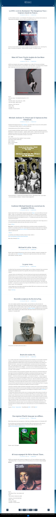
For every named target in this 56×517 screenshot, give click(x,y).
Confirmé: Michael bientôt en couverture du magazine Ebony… (28, 207)
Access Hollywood (23, 229)
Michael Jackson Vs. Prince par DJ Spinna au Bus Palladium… (28, 119)
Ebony (33, 212)
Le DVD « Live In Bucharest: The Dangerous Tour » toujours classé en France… (28, 12)
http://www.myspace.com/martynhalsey (17, 426)
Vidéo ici (10, 232)
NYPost (12, 224)
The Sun (13, 407)
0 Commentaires (33, 61)
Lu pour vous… (28, 264)
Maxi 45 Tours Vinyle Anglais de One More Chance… (28, 58)
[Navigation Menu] (53, 5)
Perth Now (13, 289)
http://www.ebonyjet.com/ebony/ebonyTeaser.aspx (18, 236)
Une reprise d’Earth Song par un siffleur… (28, 416)
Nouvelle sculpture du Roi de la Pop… (28, 299)
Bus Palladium (24, 124)
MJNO (18, 238)
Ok (28, 515)
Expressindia (18, 407)
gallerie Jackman (31, 308)
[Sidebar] (2, 5)
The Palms (43, 389)
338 (24, 509)
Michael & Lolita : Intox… (28, 247)
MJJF (36, 407)
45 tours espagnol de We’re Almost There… (28, 454)
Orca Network (20, 253)
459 (36, 509)
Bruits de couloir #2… (28, 355)
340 (30, 509)
